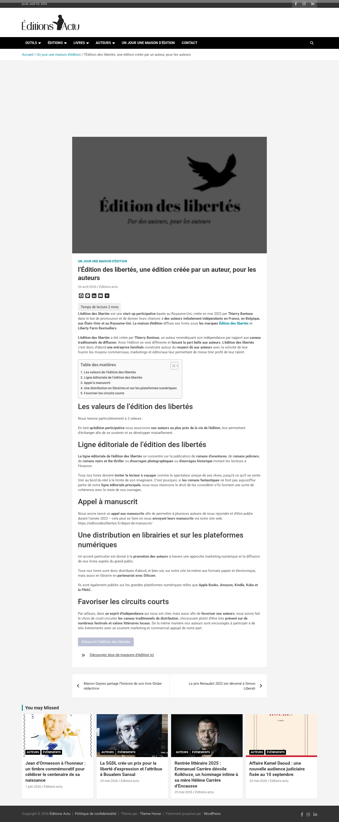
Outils (31, 43)
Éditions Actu (60, 814)
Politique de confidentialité (95, 814)
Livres (79, 43)
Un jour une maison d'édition (102, 261)
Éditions (55, 43)
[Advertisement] (169, 95)
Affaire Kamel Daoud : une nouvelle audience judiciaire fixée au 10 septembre (277, 769)
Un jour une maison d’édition (148, 43)
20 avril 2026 (87, 287)
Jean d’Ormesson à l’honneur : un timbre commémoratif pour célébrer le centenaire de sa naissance (55, 772)
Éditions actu (108, 287)
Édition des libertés (234, 323)
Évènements (52, 752)
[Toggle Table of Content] (172, 366)
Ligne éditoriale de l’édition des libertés (113, 377)
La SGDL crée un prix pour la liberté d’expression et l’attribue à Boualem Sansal (131, 769)
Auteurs (103, 43)
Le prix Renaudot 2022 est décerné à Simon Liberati (222, 686)
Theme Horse (150, 814)
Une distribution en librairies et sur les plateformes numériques (130, 388)
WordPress (212, 814)
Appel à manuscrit (97, 383)
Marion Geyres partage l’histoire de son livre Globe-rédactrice (123, 686)
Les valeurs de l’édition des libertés (110, 372)
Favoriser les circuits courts (104, 393)
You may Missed (42, 708)
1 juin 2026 (33, 786)
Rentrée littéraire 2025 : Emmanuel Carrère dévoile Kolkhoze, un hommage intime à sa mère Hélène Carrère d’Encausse (206, 775)
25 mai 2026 (109, 781)
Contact (189, 43)
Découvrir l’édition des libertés (106, 642)
